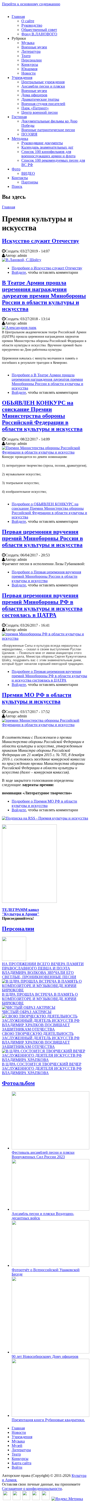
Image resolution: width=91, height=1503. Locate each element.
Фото (16, 169)
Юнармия (29, 69)
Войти (17, 1467)
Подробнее (47, 268)
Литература (31, 51)
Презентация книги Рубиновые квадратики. (48, 1420)
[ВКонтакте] (7, 1499)
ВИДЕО (28, 173)
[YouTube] (36, 1499)
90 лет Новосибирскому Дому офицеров (45, 1356)
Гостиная (19, 117)
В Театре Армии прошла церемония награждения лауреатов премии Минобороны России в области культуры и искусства (44, 296)
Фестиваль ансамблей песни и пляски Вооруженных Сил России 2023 (43, 1154)
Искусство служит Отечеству (40, 241)
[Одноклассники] (26, 1499)
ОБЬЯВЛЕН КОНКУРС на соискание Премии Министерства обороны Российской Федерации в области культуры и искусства (42, 416)
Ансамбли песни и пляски (43, 86)
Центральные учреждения (43, 82)
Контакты (20, 178)
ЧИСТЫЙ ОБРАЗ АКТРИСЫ (26, 1012)
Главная (18, 17)
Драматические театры (40, 99)
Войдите (19, 272)
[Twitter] (16, 1499)
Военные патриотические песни (48, 130)
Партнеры (29, 182)
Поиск (17, 186)
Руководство (31, 25)
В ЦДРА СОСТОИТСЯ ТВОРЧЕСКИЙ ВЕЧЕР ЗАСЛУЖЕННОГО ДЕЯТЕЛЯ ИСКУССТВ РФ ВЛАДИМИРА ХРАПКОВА (42, 1068)
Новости (28, 73)
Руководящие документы (42, 143)
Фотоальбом (18, 1083)
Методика (20, 139)
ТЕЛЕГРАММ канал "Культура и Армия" (20, 912)
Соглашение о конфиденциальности (32, 1489)
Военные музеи (34, 47)
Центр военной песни (39, 112)
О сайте (27, 21)
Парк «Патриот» (35, 108)
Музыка (27, 43)
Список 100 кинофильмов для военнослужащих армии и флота (48, 154)
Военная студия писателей (43, 104)
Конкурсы (29, 64)
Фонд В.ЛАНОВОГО (39, 34)
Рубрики (19, 38)
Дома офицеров (34, 95)
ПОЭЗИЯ (29, 134)
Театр (26, 56)
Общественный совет (39, 30)
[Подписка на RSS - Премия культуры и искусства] (45, 818)
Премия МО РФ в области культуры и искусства (36, 698)
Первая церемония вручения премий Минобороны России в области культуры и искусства (42, 538)
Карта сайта (21, 1463)
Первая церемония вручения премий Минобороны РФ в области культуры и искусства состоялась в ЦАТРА (42, 605)
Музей (17, 1445)
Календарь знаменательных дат (47, 147)
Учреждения (22, 78)
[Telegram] (45, 1499)
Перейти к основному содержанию (31, 4)
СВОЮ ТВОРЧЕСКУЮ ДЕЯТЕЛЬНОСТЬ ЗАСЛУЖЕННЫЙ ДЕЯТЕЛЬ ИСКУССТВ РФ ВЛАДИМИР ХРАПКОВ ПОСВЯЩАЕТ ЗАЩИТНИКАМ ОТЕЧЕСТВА (41, 1040)
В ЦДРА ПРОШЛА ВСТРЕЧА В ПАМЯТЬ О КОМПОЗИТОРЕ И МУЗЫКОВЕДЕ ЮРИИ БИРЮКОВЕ (40, 998)
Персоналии (31, 60)
